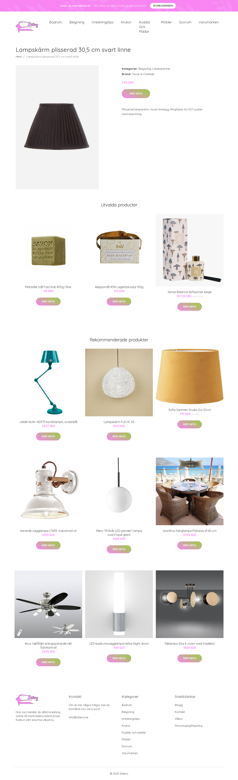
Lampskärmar (161, 68)
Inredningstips (102, 22)
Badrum (55, 22)
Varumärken (208, 22)
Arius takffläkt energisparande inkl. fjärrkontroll (48, 645)
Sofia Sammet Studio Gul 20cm (189, 410)
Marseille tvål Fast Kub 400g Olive (48, 287)
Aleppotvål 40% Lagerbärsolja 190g (119, 287)
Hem (19, 56)
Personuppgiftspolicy (188, 725)
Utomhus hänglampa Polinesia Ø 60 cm (189, 531)
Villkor (179, 719)
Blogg (179, 705)
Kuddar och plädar (144, 27)
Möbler (166, 22)
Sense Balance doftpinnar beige (190, 292)
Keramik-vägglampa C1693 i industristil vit (48, 531)
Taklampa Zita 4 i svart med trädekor (189, 643)
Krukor (126, 22)
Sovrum (185, 22)
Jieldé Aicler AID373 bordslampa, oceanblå (48, 422)
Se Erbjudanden (163, 5)
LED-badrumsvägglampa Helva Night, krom (119, 643)
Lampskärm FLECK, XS (119, 422)
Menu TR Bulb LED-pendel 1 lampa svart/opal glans (119, 533)
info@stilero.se (78, 717)
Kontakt (180, 712)
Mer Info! (135, 93)
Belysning (76, 22)
